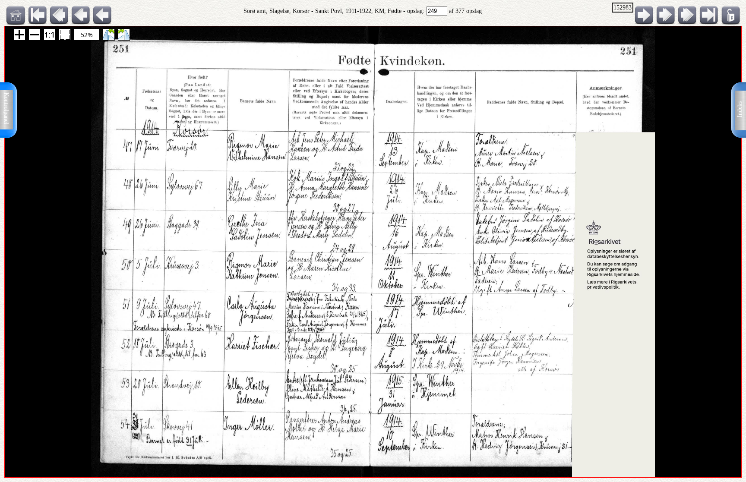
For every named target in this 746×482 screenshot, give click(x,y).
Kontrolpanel (6, 108)
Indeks (740, 109)
